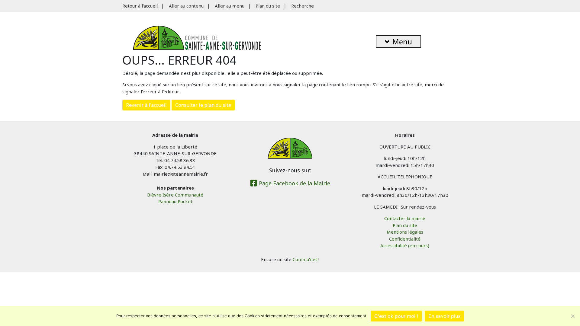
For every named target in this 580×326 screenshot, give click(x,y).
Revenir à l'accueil (146, 105)
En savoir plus (444, 316)
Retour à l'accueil (140, 6)
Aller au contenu (186, 6)
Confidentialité (404, 239)
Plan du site (268, 6)
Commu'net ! (306, 259)
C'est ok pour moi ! (396, 316)
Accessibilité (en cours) (404, 245)
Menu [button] (402, 41)
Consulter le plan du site (203, 105)
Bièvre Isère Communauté (175, 195)
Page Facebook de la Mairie (293, 183)
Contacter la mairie (404, 218)
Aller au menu (229, 6)
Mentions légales (405, 232)
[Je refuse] (572, 316)
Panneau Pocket (175, 201)
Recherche (302, 6)
